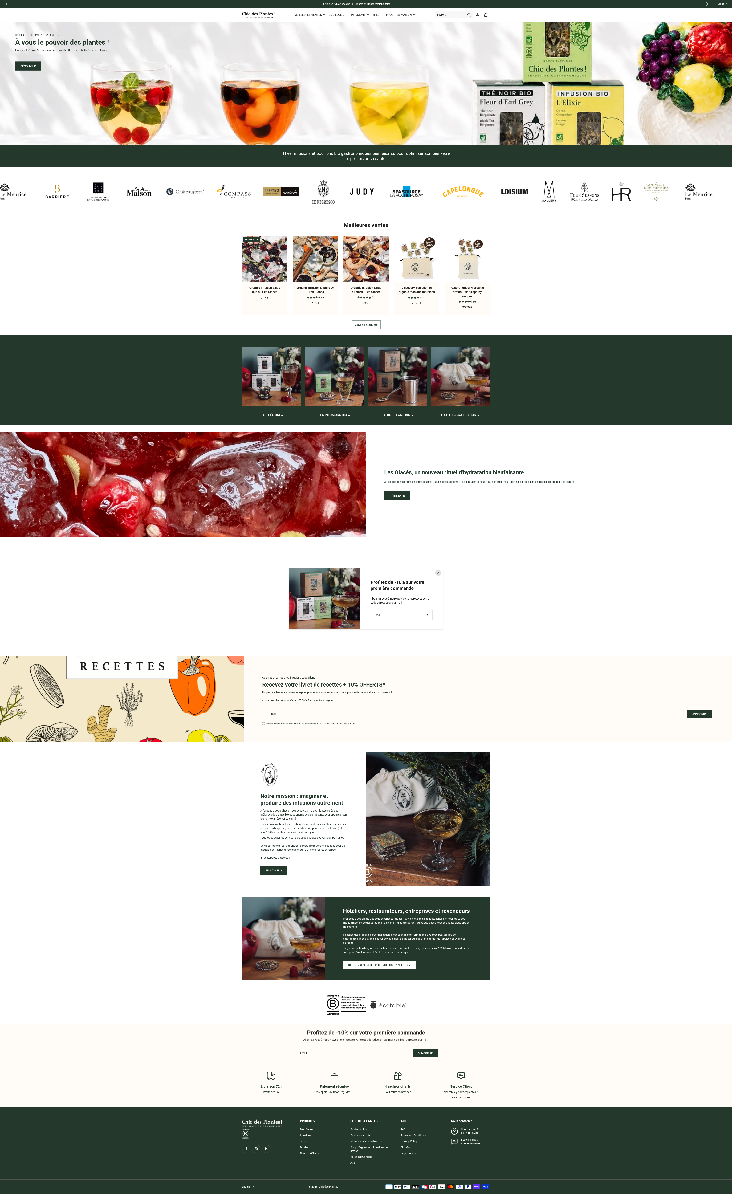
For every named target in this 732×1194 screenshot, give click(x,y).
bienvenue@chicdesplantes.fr (461, 1092)
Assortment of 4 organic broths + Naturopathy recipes (467, 292)
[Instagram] (256, 1149)
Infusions (305, 1135)
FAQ (403, 1129)
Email (273, 713)
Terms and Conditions (413, 1135)
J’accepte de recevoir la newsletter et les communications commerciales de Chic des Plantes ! (311, 723)
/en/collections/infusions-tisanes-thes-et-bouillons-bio (32, 23)
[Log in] (477, 14)
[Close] (438, 572)
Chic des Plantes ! (329, 1186)
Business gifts (358, 1129)
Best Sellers (307, 1129)
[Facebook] (246, 1149)
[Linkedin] (266, 1149)
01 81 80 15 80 (469, 1133)
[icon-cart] (486, 14)
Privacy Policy (409, 1141)
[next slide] (707, 4)
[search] (469, 14)
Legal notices (408, 1153)
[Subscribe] (427, 615)
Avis (352, 1162)
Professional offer (361, 1135)
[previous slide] (6, 4)
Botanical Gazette (361, 1156)
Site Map (406, 1147)
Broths (304, 1147)
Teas (303, 1141)
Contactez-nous (470, 1143)
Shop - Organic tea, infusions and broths (369, 1149)
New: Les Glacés (309, 1153)
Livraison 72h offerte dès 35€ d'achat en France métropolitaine (356, 3)
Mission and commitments (366, 1141)
